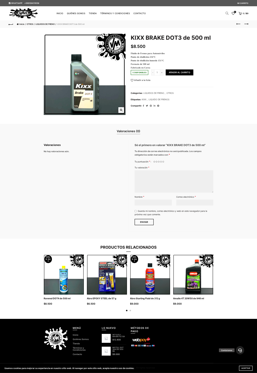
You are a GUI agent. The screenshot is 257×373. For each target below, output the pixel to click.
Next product (246, 24)
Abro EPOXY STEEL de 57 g (101, 298)
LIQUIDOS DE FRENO (45, 24)
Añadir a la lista (142, 80)
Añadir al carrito (179, 72)
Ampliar (121, 110)
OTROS (30, 24)
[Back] (11, 24)
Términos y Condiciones (115, 13)
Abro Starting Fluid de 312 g (145, 298)
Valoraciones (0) (128, 131)
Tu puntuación (142, 161)
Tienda (93, 13)
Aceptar (245, 368)
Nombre (139, 196)
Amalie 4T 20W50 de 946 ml (188, 298)
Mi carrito (242, 3)
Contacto (139, 13)
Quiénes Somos (76, 13)
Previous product (238, 24)
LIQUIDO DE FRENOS (159, 99)
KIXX (144, 99)
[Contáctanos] (240, 350)
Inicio (60, 13)
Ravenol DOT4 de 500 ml (57, 298)
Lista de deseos (234, 12)
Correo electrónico (186, 196)
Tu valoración (142, 167)
